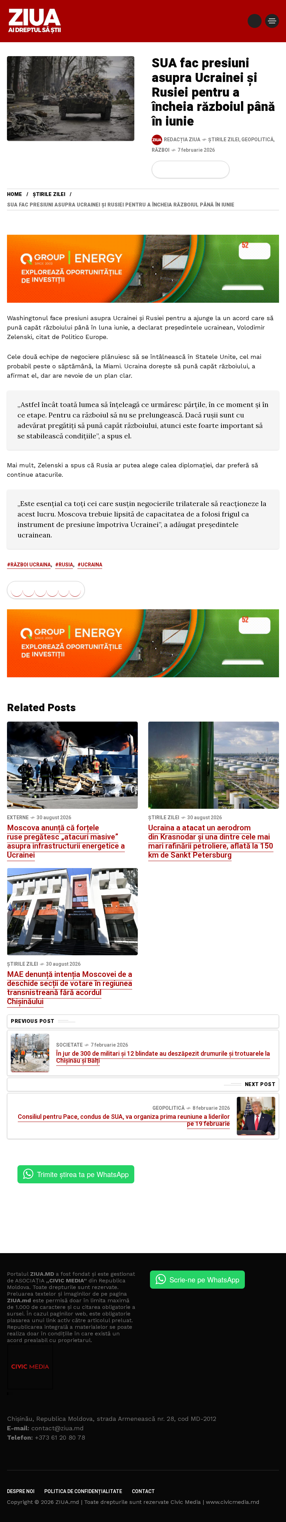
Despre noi (21, 1491)
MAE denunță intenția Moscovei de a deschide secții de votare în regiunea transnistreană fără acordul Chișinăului (69, 988)
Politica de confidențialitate (83, 1491)
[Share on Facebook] (161, 169)
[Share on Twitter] (173, 169)
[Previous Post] (30, 1053)
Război (161, 150)
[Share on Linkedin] (197, 169)
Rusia (66, 564)
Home (14, 194)
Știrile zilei (223, 139)
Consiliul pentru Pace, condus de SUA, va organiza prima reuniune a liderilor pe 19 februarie (124, 1120)
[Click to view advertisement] (143, 268)
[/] (255, 21)
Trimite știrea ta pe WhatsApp (83, 1174)
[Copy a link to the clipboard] (220, 169)
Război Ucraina (30, 564)
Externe (18, 817)
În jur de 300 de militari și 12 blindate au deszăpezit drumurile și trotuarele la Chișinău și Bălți (163, 1057)
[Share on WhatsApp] (185, 169)
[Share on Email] (208, 169)
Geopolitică (257, 139)
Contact (143, 1491)
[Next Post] (256, 1116)
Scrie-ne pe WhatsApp (204, 1279)
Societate (69, 1045)
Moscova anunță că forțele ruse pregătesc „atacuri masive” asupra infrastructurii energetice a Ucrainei (66, 841)
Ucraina (91, 564)
